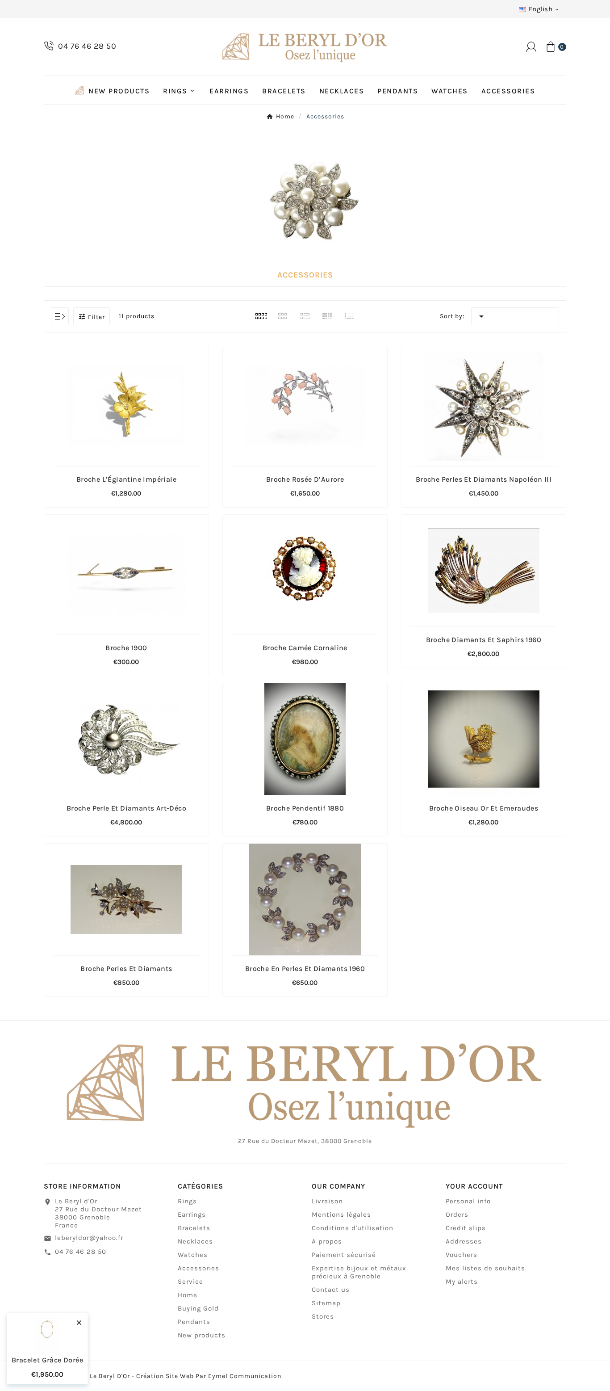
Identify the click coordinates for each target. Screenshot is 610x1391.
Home (187, 1295)
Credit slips (466, 1228)
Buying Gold (198, 1308)
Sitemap (326, 1303)
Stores (323, 1316)
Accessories (198, 1268)
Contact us (331, 1290)
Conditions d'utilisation (352, 1228)
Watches (193, 1255)
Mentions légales (341, 1214)
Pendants (194, 1322)
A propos (327, 1241)
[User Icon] (531, 47)
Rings (187, 1201)
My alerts (462, 1282)
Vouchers (461, 1255)
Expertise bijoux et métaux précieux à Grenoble (359, 1272)
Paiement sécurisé (344, 1255)
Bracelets (194, 1228)
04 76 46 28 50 (80, 1252)
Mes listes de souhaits (485, 1268)
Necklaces (195, 1241)
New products (202, 1335)
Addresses (464, 1241)
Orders (457, 1214)
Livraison (327, 1201)
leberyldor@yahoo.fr (89, 1238)
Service (190, 1282)
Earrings (192, 1214)
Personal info (468, 1201)
